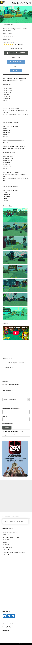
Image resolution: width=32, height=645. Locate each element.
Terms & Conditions (8, 623)
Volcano (4, 542)
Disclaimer (5, 630)
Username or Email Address (11, 408)
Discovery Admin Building (9, 532)
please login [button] (19, 521)
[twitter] (9, 616)
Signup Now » (20, 431)
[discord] (5, 616)
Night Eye (21, 643)
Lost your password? (8, 435)
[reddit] (13, 616)
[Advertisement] (16, 496)
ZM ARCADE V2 (7, 547)
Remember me (8, 423)
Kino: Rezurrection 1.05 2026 (10, 537)
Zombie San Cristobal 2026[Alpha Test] (13, 552)
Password (5, 416)
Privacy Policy (6, 627)
